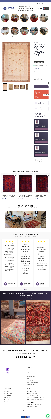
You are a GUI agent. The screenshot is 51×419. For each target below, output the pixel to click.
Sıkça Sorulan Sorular (31, 376)
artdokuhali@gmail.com (35, 395)
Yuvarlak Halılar (7, 403)
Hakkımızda (21, 10)
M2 (40, 76)
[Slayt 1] (24, 289)
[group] (14, 219)
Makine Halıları (7, 401)
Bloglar (28, 378)
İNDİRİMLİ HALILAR (29, 8)
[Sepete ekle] (15, 175)
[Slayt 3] (26, 289)
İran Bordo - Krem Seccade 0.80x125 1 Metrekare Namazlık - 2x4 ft (41, 151)
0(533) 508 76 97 (35, 393)
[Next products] (47, 116)
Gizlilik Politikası (30, 380)
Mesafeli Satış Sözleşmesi (32, 382)
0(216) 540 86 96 (33, 391)
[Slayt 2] (25, 289)
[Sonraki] (50, 187)
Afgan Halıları (6, 391)
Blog (31, 10)
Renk (35, 76)
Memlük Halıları (7, 397)
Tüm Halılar (28, 6)
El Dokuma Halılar (7, 399)
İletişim (27, 10)
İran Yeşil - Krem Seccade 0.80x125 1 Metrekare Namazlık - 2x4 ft (41, 138)
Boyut (35, 71)
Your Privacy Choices (31, 384)
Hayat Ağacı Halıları (8, 395)
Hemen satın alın (41, 86)
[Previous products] (44, 116)
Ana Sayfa (21, 6)
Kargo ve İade (29, 374)
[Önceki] (1, 187)
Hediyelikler (20, 8)
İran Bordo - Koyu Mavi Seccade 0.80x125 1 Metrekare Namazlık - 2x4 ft (41, 125)
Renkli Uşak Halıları (8, 393)
